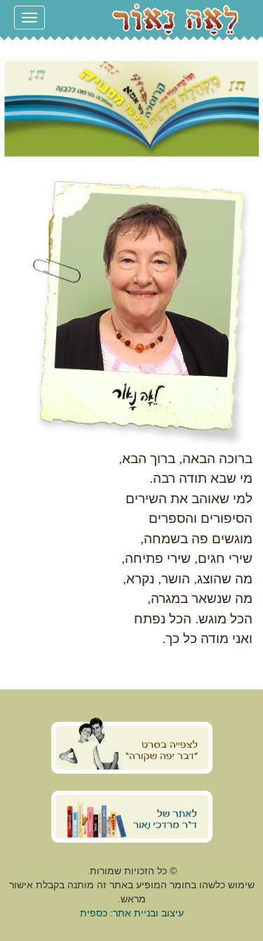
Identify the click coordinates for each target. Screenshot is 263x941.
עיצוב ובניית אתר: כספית (132, 913)
